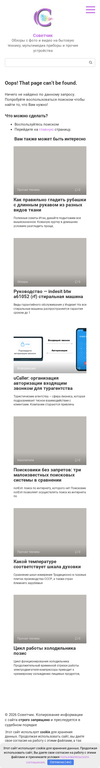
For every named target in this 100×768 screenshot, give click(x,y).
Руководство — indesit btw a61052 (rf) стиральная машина (48, 294)
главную (46, 129)
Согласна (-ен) (60, 762)
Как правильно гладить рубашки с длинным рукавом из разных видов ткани (50, 205)
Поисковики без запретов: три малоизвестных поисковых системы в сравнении (47, 475)
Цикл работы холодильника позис (45, 650)
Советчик (43, 35)
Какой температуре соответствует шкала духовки (47, 564)
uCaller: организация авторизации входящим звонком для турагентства (43, 383)
